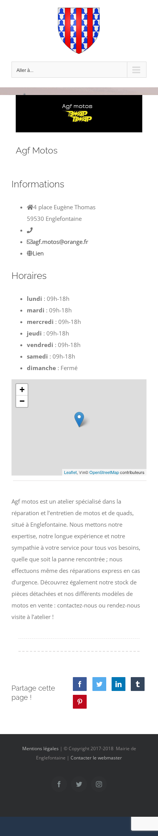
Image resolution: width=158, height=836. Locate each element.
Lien (38, 253)
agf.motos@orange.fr (60, 241)
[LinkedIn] (118, 684)
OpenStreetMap (104, 472)
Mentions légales (40, 748)
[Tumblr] (137, 684)
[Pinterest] (80, 702)
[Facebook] (80, 684)
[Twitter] (99, 684)
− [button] (22, 401)
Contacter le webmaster (96, 757)
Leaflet (70, 472)
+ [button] (22, 389)
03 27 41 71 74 (53, 230)
